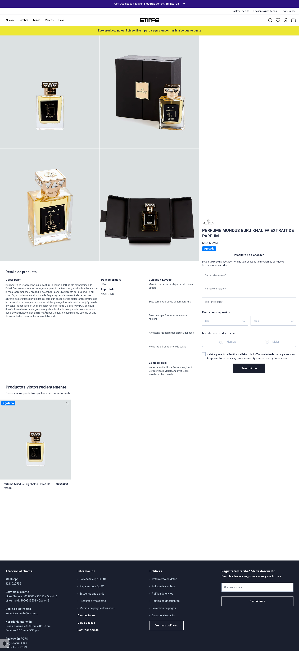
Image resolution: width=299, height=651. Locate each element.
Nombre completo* (215, 288)
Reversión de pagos (164, 608)
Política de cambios (164, 586)
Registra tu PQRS (16, 643)
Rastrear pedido (88, 630)
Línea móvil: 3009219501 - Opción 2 (27, 600)
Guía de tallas (86, 622)
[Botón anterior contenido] (65, 439)
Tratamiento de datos (164, 579)
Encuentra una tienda (92, 593)
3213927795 (13, 583)
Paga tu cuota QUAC (92, 586)
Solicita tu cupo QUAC (93, 579)
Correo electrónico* (215, 275)
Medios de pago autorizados (97, 608)
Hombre (232, 341)
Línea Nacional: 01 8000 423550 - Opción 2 (32, 596)
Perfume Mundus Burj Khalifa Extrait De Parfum (26, 486)
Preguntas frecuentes (93, 601)
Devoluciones (87, 615)
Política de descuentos (166, 601)
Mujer (275, 341)
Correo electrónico (234, 587)
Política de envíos (162, 593)
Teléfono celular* (214, 301)
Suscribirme (249, 368)
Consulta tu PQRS (16, 647)
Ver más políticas (166, 625)
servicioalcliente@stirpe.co (22, 613)
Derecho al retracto (163, 615)
